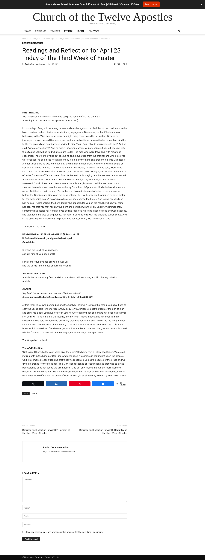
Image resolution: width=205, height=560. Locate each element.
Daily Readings (47, 38)
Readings (40, 31)
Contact (94, 31)
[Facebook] (25, 71)
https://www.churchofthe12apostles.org (59, 451)
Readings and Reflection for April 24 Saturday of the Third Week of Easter (103, 432)
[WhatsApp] (46, 71)
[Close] (201, 4)
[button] (179, 32)
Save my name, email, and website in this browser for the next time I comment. (64, 532)
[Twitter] (32, 71)
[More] (53, 71)
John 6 (34, 393)
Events (68, 31)
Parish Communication (35, 64)
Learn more (151, 4)
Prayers (55, 31)
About (80, 31)
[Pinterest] (39, 71)
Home (27, 31)
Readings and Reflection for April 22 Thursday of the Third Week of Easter (46, 432)
